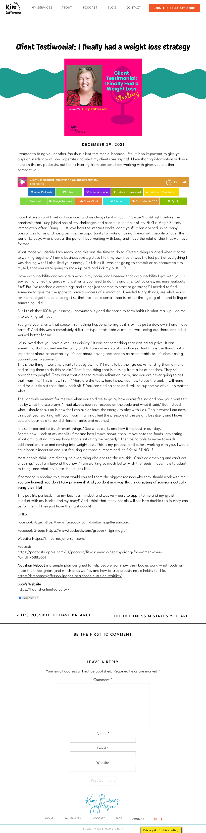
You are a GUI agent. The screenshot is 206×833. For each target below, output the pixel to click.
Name (103, 734)
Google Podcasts (62, 201)
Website (102, 763)
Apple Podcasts (43, 192)
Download (35, 201)
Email (103, 748)
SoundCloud (91, 201)
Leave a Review (99, 192)
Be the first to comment (103, 634)
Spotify (175, 201)
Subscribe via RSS (146, 201)
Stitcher (118, 201)
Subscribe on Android (129, 192)
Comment (102, 680)
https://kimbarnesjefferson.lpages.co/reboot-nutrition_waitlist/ (70, 576)
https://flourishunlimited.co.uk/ (43, 590)
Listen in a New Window (163, 192)
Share (71, 192)
